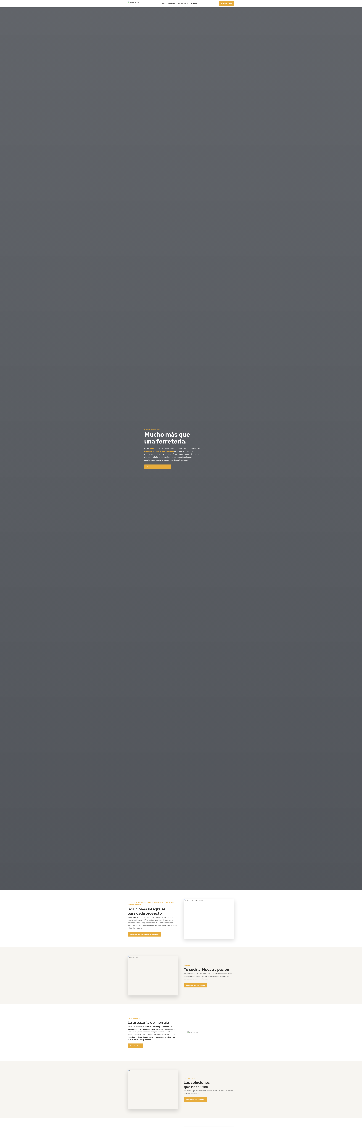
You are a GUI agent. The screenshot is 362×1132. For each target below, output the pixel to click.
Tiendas (194, 4)
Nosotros (171, 4)
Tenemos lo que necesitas (195, 1100)
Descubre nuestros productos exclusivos (144, 934)
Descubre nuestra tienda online (158, 467)
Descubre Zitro (135, 1046)
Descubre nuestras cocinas (195, 985)
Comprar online (226, 4)
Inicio (163, 4)
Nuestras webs (183, 4)
